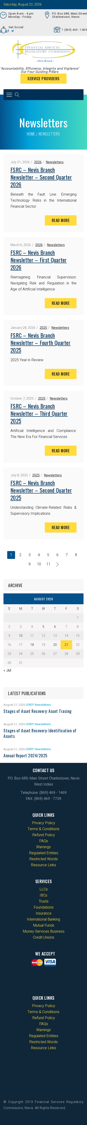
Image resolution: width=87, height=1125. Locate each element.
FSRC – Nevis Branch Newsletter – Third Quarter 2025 (39, 413)
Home (31, 134)
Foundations (44, 907)
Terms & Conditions (43, 829)
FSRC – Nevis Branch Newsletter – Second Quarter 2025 (41, 490)
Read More (61, 220)
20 (55, 644)
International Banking (43, 919)
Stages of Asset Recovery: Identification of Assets (40, 733)
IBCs (43, 895)
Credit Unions (43, 937)
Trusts (43, 901)
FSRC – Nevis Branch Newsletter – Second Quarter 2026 (41, 176)
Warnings (43, 847)
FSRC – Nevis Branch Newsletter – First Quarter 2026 (38, 259)
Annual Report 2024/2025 (25, 755)
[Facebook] (8, 31)
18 (32, 644)
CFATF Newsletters (38, 705)
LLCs (43, 889)
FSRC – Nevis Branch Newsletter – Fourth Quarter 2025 (40, 342)
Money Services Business (43, 931)
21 (66, 644)
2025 (43, 327)
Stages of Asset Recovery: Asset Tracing (37, 711)
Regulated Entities (43, 853)
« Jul (7, 670)
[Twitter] (12, 31)
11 (48, 564)
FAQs (43, 841)
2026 (38, 162)
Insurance (44, 913)
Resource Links (43, 865)
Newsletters (55, 162)
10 (39, 564)
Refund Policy (43, 835)
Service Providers (43, 78)
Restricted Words (43, 859)
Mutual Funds (43, 925)
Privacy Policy (43, 823)
